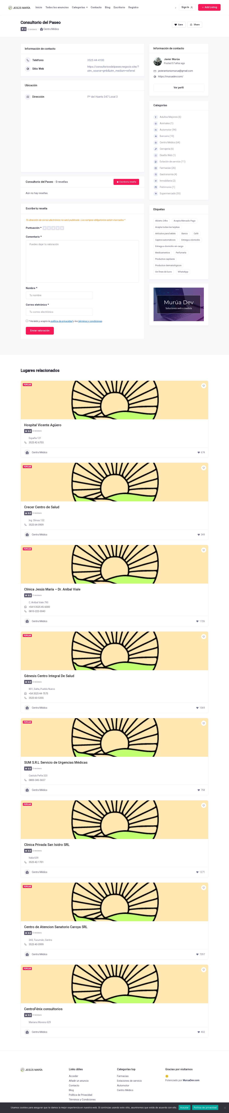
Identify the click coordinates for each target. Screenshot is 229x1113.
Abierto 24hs (161, 220)
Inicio (39, 7)
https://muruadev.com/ (170, 76)
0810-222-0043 (37, 611)
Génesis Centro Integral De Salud (49, 676)
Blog (107, 7)
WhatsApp (183, 271)
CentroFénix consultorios (43, 1009)
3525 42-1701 (36, 862)
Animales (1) (166, 123)
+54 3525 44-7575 (38, 693)
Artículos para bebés (165, 233)
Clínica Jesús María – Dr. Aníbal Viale (52, 589)
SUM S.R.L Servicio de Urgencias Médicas (56, 762)
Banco (185, 233)
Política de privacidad (205, 1107)
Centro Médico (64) (170, 142)
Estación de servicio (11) (172, 161)
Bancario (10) (167, 136)
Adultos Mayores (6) (170, 117)
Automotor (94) (168, 129)
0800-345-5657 (37, 780)
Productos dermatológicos (168, 265)
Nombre (31, 288)
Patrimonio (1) (167, 187)
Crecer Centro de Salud (41, 507)
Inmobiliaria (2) (168, 180)
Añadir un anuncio (79, 1080)
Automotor (123, 1085)
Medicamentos (162, 252)
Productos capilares (165, 259)
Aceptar (184, 1107)
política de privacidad (61, 321)
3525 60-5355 (36, 698)
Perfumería (181, 252)
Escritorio (119, 7)
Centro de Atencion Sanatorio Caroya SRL (56, 927)
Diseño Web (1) (168, 155)
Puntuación (33, 227)
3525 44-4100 (95, 60)
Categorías (78, 7)
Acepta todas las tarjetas (167, 227)
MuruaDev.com (191, 1080)
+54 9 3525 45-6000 (39, 607)
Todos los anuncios (57, 7)
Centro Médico (51, 29)
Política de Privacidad (80, 1094)
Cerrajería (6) (167, 148)
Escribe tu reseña (128, 182)
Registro (133, 7)
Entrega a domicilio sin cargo (169, 246)
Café (196, 233)
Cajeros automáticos (165, 240)
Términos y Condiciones (82, 1099)
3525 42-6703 (36, 442)
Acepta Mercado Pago (184, 220)
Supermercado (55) (170, 193)
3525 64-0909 (36, 524)
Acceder (73, 1076)
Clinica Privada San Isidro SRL (47, 845)
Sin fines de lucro (163, 271)
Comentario (34, 236)
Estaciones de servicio (129, 1080)
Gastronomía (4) (168, 174)
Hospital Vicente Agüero (42, 425)
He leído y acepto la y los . (65, 321)
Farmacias (123, 1076)
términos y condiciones (90, 321)
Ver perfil (179, 87)
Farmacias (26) (168, 168)
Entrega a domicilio (190, 240)
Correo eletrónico (37, 304)
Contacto (96, 7)
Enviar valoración (39, 330)
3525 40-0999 (36, 944)
